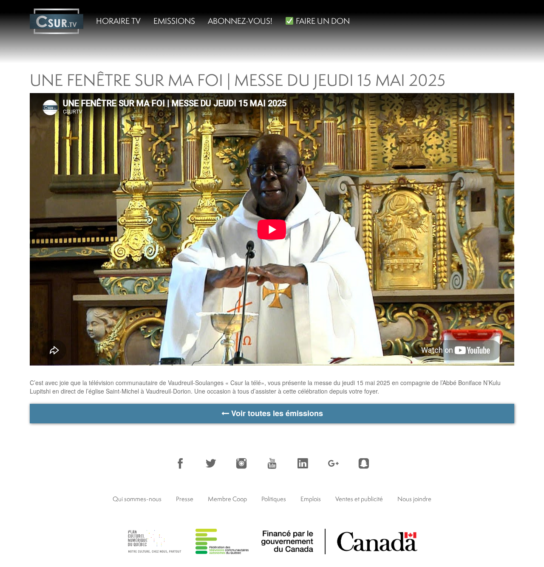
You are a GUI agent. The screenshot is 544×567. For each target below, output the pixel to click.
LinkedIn (302, 463)
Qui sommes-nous (137, 498)
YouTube (272, 463)
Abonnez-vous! (240, 20)
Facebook (180, 463)
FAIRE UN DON (322, 20)
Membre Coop (227, 498)
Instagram (241, 463)
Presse (184, 498)
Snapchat (363, 463)
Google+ (333, 463)
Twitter (210, 463)
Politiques (273, 498)
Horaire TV (118, 20)
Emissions (174, 20)
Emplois (310, 498)
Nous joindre (414, 498)
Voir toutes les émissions (276, 413)
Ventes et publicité (359, 498)
